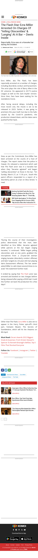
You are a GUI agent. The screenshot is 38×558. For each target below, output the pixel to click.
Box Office (15, 393)
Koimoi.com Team (8, 47)
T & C (22, 545)
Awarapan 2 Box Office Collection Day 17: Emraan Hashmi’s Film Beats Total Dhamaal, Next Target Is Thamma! (24, 389)
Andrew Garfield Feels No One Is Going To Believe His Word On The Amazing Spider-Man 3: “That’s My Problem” (23, 193)
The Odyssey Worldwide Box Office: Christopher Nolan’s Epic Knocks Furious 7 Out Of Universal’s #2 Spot (24, 409)
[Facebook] (2, 371)
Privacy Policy (28, 545)
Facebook (14, 350)
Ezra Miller (22, 321)
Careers (18, 545)
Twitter (33, 350)
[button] (30, 52)
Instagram (24, 350)
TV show (14, 549)
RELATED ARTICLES (8, 383)
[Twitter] (5, 371)
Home (3, 22)
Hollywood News (14, 22)
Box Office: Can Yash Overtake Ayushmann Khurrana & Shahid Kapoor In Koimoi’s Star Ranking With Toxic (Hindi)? (24, 399)
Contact (12, 545)
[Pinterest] (19, 530)
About (7, 545)
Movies (34, 547)
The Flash (24, 274)
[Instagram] (16, 530)
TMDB (25, 549)
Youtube (4, 353)
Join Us (9, 51)
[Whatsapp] (9, 371)
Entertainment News (12, 374)
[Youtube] (25, 530)
